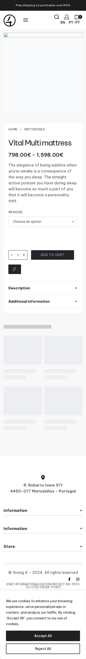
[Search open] (56, 17)
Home (12, 129)
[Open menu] (25, 20)
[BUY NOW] (14, 269)
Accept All (43, 636)
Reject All (43, 649)
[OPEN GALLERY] (43, 72)
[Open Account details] (66, 17)
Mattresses (34, 129)
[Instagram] (77, 579)
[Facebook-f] (69, 579)
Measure (15, 212)
